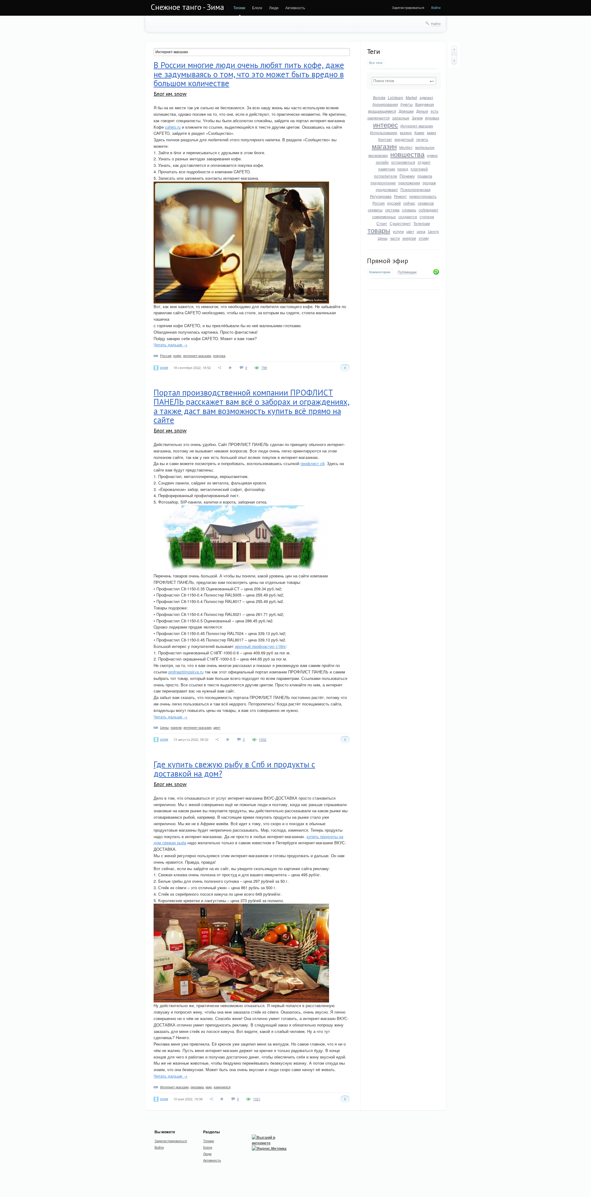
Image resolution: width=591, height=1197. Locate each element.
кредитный (404, 139)
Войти (435, 7)
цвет (410, 231)
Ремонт (400, 196)
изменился (222, 1086)
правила (424, 176)
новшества (407, 154)
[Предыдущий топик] (454, 50)
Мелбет (406, 147)
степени (427, 216)
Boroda (379, 97)
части (395, 238)
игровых (432, 117)
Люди (274, 7)
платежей (419, 168)
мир (209, 1086)
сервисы (375, 209)
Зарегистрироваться (408, 7)
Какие (419, 132)
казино (406, 132)
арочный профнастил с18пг (260, 646)
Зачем (417, 117)
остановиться (403, 162)
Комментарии (379, 272)
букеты (406, 104)
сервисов (426, 203)
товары (379, 230)
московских (378, 155)
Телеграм (421, 223)
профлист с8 (312, 463)
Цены (383, 238)
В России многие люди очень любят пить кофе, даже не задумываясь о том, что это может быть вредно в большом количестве (249, 74)
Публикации (407, 272)
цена (421, 231)
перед (402, 168)
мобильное (425, 147)
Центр (433, 231)
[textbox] (404, 81)
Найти (435, 23)
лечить (422, 139)
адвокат (426, 97)
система (392, 209)
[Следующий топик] (454, 60)
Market (411, 97)
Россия (378, 203)
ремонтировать (422, 196)
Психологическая (415, 189)
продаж (429, 182)
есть (434, 111)
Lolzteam (395, 97)
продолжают (387, 189)
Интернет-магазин (416, 125)
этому (424, 238)
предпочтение (383, 182)
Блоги (257, 7)
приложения (409, 182)
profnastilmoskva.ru (185, 672)
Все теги (375, 63)
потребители (385, 176)
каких (431, 132)
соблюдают (428, 209)
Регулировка (381, 196)
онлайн (382, 162)
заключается (378, 117)
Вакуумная (424, 104)
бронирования (385, 104)
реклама (197, 1086)
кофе (177, 355)
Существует (400, 223)
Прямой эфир (387, 260)
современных (384, 216)
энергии (409, 238)
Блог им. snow (170, 93)
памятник (386, 168)
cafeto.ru (173, 127)
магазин (384, 146)
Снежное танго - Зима (187, 7)
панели (176, 727)
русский (394, 203)
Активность (295, 7)
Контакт (385, 139)
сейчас (409, 203)
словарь (409, 209)
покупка (219, 355)
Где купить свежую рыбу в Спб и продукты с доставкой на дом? (234, 769)
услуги (398, 231)
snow (164, 367)
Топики (239, 7)
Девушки (406, 111)
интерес (385, 124)
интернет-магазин (197, 355)
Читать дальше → (170, 344)
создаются (407, 216)
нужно (432, 155)
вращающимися (382, 111)
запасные (400, 117)
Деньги (422, 111)
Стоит (381, 223)
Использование (383, 132)
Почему (407, 176)
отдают (424, 162)
